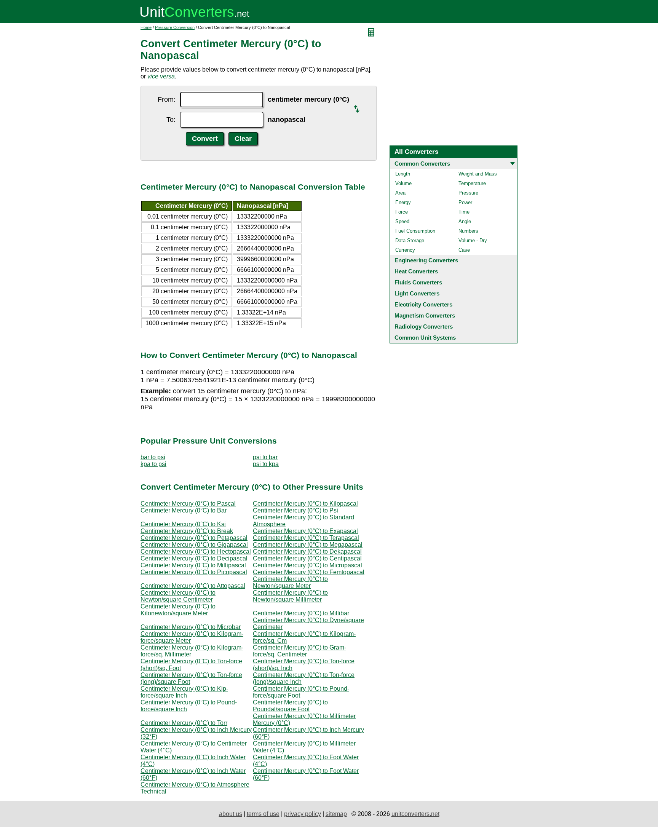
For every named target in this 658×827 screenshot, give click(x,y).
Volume (403, 183)
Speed (402, 221)
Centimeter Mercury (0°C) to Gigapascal (194, 544)
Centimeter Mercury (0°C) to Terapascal (306, 538)
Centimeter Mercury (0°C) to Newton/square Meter (290, 582)
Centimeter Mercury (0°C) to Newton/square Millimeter (290, 596)
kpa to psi (153, 464)
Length (402, 174)
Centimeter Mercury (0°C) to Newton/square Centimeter (178, 596)
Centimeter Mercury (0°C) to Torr (184, 723)
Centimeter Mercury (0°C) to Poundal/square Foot (290, 705)
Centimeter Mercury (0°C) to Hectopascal (196, 551)
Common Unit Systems (425, 337)
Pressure (468, 193)
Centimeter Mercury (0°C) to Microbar (191, 627)
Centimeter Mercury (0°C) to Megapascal (308, 544)
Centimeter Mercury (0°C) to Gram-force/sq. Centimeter (299, 651)
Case (464, 250)
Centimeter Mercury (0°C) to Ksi (183, 524)
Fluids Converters (418, 282)
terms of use (263, 814)
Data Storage (409, 240)
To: (171, 119)
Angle (464, 221)
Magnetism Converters (424, 315)
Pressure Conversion (175, 27)
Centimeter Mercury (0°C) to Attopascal (193, 586)
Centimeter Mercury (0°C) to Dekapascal (307, 551)
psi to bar (265, 457)
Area (400, 193)
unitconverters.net (415, 814)
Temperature (472, 183)
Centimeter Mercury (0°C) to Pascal (188, 503)
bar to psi (153, 457)
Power (465, 202)
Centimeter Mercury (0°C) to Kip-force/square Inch (184, 692)
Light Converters (416, 293)
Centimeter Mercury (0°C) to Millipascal (193, 565)
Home (146, 27)
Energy (403, 202)
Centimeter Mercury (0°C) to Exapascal (305, 531)
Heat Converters (416, 271)
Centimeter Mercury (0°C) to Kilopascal (305, 503)
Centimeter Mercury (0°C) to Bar (184, 510)
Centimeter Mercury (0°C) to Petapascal (194, 538)
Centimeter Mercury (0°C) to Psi (295, 510)
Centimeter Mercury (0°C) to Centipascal (307, 558)
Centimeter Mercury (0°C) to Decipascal (194, 558)
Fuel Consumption (415, 231)
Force (401, 212)
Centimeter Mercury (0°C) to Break (187, 531)
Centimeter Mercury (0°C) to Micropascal (307, 565)
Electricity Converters (423, 304)
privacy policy (302, 814)
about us (230, 814)
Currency (405, 250)
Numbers (468, 231)
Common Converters (422, 163)
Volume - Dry (472, 240)
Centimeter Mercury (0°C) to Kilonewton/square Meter (178, 609)
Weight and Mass (477, 174)
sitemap (336, 814)
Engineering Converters (426, 260)
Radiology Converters (423, 326)
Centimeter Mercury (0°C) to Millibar (301, 613)
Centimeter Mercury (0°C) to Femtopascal (308, 572)
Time (464, 212)
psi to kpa (266, 464)
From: (167, 99)
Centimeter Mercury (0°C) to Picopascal (194, 572)
